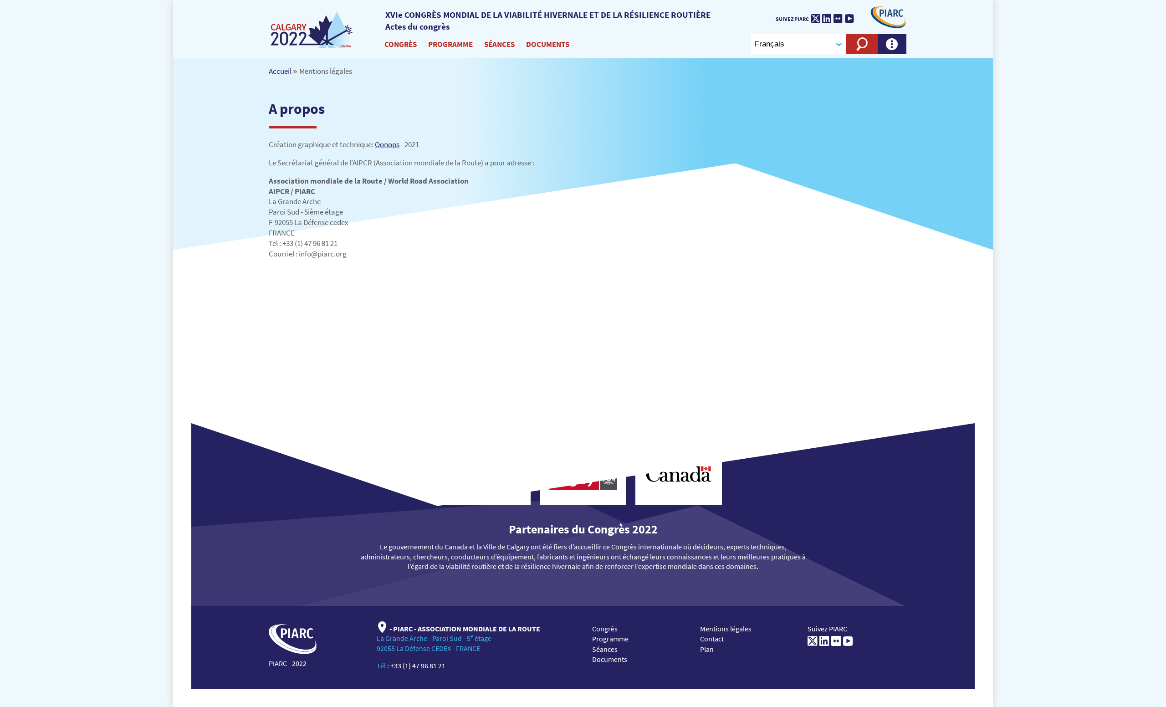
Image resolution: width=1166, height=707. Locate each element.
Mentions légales (726, 628)
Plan (707, 649)
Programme (450, 44)
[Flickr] (838, 18)
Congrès (400, 44)
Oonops (387, 144)
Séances (499, 44)
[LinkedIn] (826, 18)
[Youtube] (849, 18)
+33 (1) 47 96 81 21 (417, 665)
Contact (712, 638)
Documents (547, 44)
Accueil (280, 71)
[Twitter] (815, 18)
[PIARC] (313, 30)
